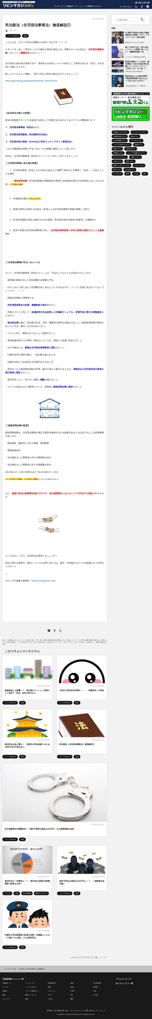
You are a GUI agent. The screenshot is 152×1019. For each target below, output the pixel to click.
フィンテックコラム (139, 132)
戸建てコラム (135, 157)
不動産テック (71, 6)
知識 (25, 36)
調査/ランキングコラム (121, 165)
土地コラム (117, 161)
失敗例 (4, 991)
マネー (50, 995)
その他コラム (130, 169)
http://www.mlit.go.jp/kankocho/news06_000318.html (31, 81)
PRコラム (116, 169)
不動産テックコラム (120, 132)
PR (71, 995)
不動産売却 (52, 983)
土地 (94, 991)
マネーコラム (139, 165)
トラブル (7, 893)
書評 (144, 174)
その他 (136, 174)
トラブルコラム (136, 140)
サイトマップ (100, 1010)
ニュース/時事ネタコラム (90, 6)
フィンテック (29, 983)
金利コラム (130, 161)
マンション (52, 991)
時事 (127, 174)
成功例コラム (130, 149)
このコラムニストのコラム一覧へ (84, 957)
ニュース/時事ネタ (31, 991)
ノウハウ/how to (13, 36)
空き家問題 (27, 893)
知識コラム (139, 145)
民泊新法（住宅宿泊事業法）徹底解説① (76, 744)
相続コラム (135, 136)
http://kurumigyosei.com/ (43, 581)
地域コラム (117, 149)
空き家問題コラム (119, 140)
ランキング (58, 6)
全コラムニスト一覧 (124, 983)
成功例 (95, 987)
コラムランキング (123, 979)
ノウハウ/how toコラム (121, 145)
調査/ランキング (41, 893)
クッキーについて (77, 1010)
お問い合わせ (127, 6)
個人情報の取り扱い (62, 1010)
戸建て (72, 991)
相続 (72, 983)
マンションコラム (119, 157)
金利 (3, 995)
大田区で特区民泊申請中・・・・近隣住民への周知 (81, 690)
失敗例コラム (118, 153)
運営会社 (50, 1010)
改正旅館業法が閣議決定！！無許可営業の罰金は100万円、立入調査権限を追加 (39, 829)
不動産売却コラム (119, 136)
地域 (72, 987)
